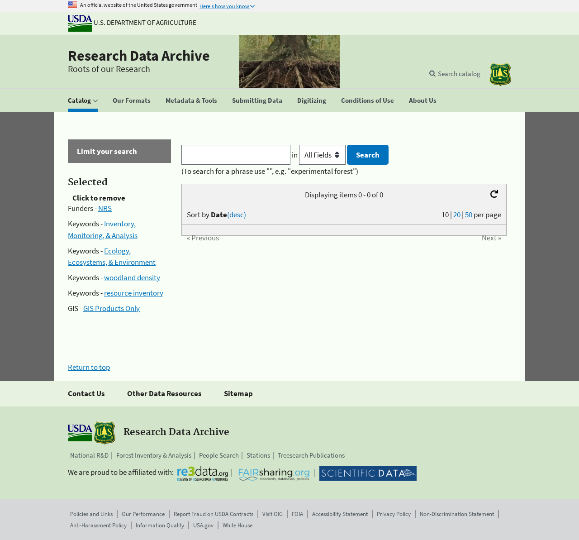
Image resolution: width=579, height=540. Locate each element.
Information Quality (160, 525)
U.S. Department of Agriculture (144, 22)
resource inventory (133, 293)
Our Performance (143, 514)
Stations (258, 455)
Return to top (89, 367)
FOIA (297, 514)
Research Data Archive (139, 56)
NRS (105, 208)
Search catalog (459, 73)
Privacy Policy (394, 514)
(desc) (236, 215)
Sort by (216, 215)
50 (468, 215)
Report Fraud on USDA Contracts (213, 514)
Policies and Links (91, 514)
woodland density (132, 277)
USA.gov (203, 525)
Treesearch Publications (311, 455)
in (295, 155)
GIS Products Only (111, 308)
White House (237, 525)
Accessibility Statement (340, 514)
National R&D (89, 455)
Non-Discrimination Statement (457, 514)
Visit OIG (272, 514)
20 (456, 215)
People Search (219, 455)
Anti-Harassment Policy (98, 525)
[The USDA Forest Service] (500, 74)
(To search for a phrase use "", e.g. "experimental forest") (269, 171)
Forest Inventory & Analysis (153, 455)
